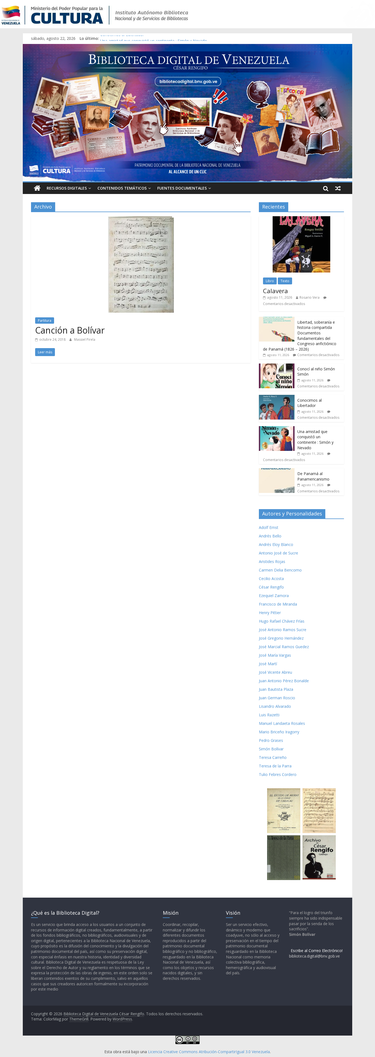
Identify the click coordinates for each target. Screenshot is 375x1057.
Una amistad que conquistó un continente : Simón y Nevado (315, 439)
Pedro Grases (271, 740)
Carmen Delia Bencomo (280, 570)
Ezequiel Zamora (274, 595)
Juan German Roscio (277, 697)
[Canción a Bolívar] (141, 220)
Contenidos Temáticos (122, 188)
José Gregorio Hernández (281, 638)
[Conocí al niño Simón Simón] (277, 366)
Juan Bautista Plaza (276, 689)
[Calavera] (301, 219)
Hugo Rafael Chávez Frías (281, 621)
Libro (270, 281)
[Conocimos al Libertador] (277, 397)
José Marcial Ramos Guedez (284, 646)
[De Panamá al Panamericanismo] (277, 471)
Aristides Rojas (272, 561)
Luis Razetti (269, 714)
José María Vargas (275, 655)
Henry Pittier (270, 612)
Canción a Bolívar (70, 330)
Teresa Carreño (273, 757)
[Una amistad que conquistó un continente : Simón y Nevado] (277, 429)
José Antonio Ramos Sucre (282, 629)
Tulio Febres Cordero (277, 774)
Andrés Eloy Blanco (276, 544)
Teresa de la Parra (275, 766)
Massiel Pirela (84, 339)
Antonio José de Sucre (278, 553)
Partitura (44, 320)
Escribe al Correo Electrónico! (317, 950)
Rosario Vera (310, 297)
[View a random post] (338, 188)
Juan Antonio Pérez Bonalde (284, 680)
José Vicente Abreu (275, 672)
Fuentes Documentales (182, 188)
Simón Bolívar (271, 748)
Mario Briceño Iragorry (279, 731)
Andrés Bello (270, 536)
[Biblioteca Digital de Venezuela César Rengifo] (187, 47)
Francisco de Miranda (278, 604)
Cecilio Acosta (271, 578)
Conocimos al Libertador (122, 38)
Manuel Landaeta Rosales (282, 723)
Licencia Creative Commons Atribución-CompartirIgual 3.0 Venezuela (209, 1051)
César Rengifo (271, 587)
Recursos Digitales (67, 188)
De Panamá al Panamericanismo (313, 476)
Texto (285, 281)
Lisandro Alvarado (275, 706)
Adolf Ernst (268, 527)
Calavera (275, 291)
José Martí (268, 663)
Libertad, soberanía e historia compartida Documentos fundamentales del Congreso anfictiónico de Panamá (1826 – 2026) (299, 336)
